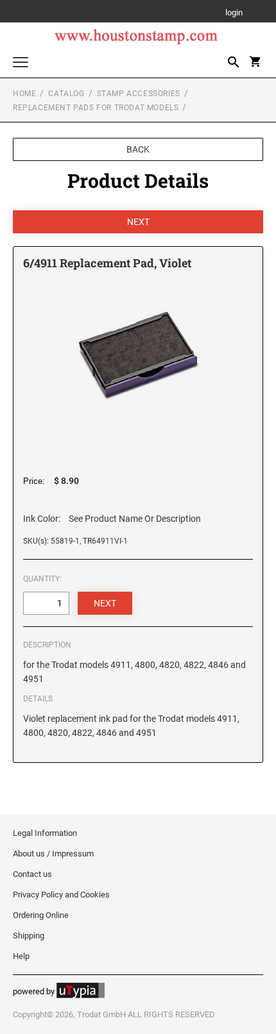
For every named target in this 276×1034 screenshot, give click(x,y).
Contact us (32, 874)
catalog (66, 93)
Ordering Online (41, 915)
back (138, 149)
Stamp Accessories (138, 93)
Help (21, 956)
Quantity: (42, 578)
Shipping (28, 935)
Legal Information (45, 833)
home (24, 93)
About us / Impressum (53, 853)
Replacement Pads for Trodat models (95, 107)
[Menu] (20, 63)
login (234, 13)
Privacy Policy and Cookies (61, 894)
